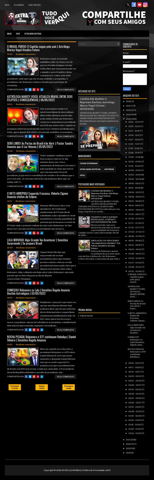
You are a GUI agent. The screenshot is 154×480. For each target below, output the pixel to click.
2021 (128, 440)
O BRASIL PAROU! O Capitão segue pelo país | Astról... (137, 278)
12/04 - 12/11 (134, 135)
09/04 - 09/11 (134, 192)
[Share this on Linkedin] (41, 89)
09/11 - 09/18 (134, 188)
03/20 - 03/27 (135, 385)
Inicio (7, 5)
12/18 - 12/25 (134, 126)
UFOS (18, 33)
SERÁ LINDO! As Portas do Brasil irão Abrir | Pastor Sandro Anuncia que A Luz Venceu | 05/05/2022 (40, 145)
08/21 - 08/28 (134, 201)
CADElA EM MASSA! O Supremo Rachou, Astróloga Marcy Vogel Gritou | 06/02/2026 (104, 195)
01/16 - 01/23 (134, 424)
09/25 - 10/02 (135, 179)
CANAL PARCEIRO (34, 5)
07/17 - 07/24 (134, 223)
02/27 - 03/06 (135, 398)
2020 (129, 444)
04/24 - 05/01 (134, 363)
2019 (128, 448)
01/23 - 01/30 (134, 420)
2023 (128, 114)
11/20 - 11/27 (134, 144)
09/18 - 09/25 (134, 183)
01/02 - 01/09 (134, 433)
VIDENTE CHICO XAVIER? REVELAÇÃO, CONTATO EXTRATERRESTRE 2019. (104, 219)
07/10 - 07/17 (134, 227)
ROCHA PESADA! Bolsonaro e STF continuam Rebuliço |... (137, 353)
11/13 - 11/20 (134, 148)
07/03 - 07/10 (135, 232)
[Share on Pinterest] (37, 89)
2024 (128, 110)
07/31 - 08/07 (135, 214)
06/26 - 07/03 (135, 236)
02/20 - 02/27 (135, 402)
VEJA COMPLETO (65, 90)
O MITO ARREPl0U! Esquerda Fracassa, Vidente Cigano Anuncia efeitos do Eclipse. (37, 195)
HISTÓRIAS (109, 169)
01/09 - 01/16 (134, 429)
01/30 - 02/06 (135, 416)
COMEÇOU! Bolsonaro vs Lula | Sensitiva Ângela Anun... (136, 341)
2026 (128, 101)
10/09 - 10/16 (134, 170)
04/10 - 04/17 (134, 372)
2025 (128, 106)
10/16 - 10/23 (134, 166)
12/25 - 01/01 (134, 122)
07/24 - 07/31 (134, 218)
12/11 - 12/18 (134, 131)
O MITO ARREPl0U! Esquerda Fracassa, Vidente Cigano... (137, 317)
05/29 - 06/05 (135, 254)
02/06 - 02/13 (135, 411)
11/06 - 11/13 (134, 153)
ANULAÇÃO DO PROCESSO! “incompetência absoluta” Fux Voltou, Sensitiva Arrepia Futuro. (105, 244)
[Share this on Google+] (33, 89)
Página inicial (42, 387)
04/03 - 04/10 (134, 376)
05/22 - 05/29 (135, 258)
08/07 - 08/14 (134, 210)
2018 (128, 453)
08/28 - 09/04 (135, 197)
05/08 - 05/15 (135, 267)
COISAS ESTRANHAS (89, 163)
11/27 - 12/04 (134, 139)
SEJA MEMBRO (19, 5)
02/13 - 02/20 (135, 407)
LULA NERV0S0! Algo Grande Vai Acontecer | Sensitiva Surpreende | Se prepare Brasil (37, 241)
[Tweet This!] (30, 89)
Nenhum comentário (26, 54)
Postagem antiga (68, 387)
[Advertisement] (99, 67)
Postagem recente (14, 387)
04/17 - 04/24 (134, 367)
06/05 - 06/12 (135, 249)
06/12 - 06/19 (134, 245)
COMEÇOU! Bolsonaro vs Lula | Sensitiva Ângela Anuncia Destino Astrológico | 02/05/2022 (38, 291)
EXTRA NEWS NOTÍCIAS (33, 33)
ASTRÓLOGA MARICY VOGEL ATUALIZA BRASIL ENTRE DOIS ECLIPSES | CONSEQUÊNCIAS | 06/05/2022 (39, 98)
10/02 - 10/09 (134, 175)
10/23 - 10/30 (134, 161)
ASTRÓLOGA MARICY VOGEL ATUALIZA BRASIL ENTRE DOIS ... (136, 291)
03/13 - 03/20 (135, 389)
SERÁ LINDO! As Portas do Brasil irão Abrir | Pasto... (136, 305)
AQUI (108, 470)
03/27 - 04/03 (135, 381)
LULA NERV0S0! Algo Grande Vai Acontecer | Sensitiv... (136, 329)
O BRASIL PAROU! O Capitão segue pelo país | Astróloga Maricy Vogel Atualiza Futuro (38, 48)
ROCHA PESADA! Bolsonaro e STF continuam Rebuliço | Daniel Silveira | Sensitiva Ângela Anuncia (41, 338)
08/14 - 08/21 (134, 205)
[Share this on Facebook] (26, 89)
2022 (128, 119)
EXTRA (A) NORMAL (71, 470)
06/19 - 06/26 (134, 240)
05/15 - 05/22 (134, 262)
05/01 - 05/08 (135, 271)
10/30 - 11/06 (134, 157)
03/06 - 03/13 (135, 394)
